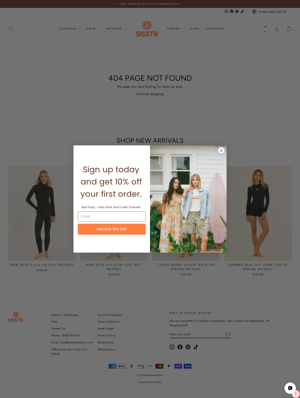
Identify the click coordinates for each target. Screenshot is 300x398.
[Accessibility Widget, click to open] (296, 394)
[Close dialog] (221, 150)
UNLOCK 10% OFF (112, 229)
